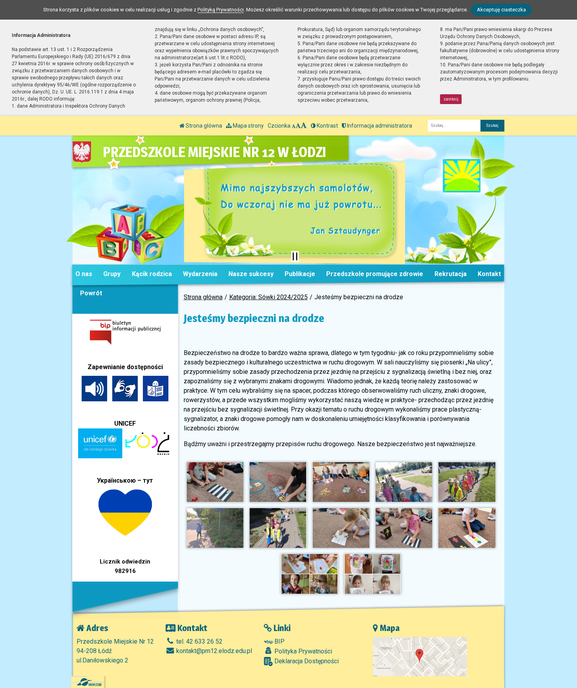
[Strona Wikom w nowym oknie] (89, 682)
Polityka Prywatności (302, 651)
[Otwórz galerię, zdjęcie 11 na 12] (309, 574)
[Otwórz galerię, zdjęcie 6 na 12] (215, 528)
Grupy (112, 274)
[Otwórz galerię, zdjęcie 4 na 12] (404, 482)
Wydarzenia (200, 274)
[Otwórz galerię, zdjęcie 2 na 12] (278, 482)
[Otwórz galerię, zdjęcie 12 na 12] (372, 574)
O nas (83, 274)
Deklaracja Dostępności (306, 661)
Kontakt (489, 274)
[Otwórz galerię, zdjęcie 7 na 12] (278, 528)
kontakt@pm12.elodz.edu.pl (213, 651)
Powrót (91, 293)
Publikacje (300, 274)
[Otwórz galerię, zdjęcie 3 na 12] (341, 482)
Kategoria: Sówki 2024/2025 (268, 297)
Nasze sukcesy (251, 274)
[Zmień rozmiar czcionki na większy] (298, 126)
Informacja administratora (379, 126)
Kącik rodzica (152, 274)
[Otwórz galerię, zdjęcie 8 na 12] (341, 528)
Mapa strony (248, 126)
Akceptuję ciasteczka (501, 10)
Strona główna (203, 126)
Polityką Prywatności (220, 10)
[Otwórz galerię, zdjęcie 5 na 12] (466, 482)
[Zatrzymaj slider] (294, 256)
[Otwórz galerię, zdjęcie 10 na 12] (466, 528)
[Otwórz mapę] (420, 656)
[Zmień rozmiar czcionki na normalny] (294, 126)
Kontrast (327, 126)
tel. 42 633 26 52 (199, 641)
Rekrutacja (451, 274)
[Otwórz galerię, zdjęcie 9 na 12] (404, 528)
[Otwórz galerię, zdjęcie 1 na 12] (215, 482)
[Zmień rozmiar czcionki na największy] (304, 126)
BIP (279, 641)
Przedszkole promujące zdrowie (374, 274)
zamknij (451, 99)
